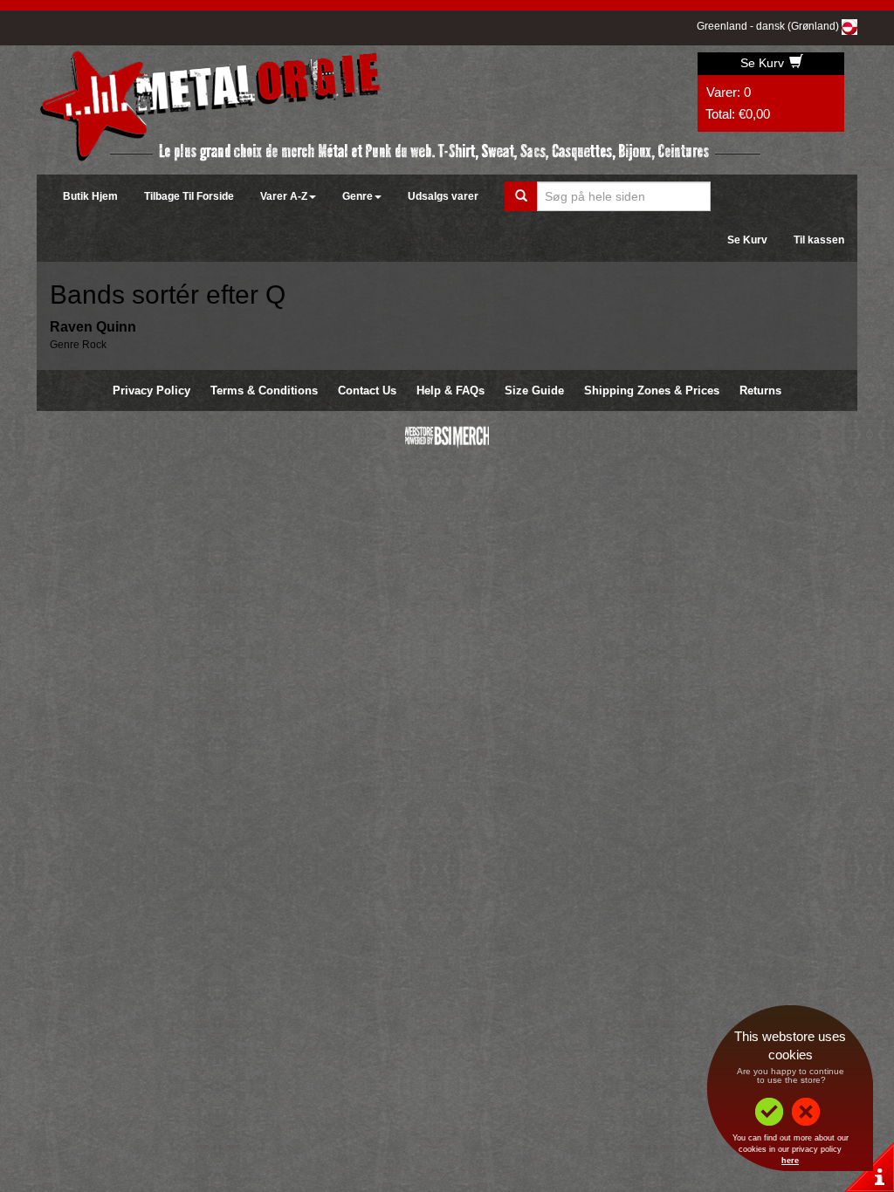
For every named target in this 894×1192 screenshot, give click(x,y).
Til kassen (819, 240)
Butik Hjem (90, 196)
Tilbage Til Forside (189, 196)
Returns (760, 390)
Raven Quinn (93, 326)
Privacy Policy (151, 390)
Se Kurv (763, 63)
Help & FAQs (450, 390)
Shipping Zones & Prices (651, 390)
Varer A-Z (283, 196)
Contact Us (367, 390)
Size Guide (534, 390)
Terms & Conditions (264, 390)
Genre (357, 196)
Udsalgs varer (443, 196)
